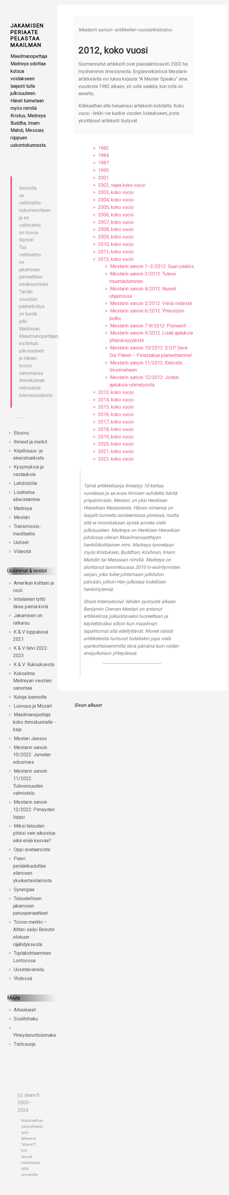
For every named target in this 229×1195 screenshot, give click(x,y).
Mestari (22, 517)
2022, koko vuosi (116, 459)
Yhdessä (23, 978)
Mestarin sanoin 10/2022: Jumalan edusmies (32, 755)
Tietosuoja (24, 1044)
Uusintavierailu (29, 969)
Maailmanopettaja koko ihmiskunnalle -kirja (34, 722)
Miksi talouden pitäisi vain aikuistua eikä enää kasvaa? (34, 833)
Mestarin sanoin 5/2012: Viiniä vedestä (151, 303)
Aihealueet (25, 1010)
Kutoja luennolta (30, 697)
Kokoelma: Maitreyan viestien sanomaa (32, 681)
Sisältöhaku (26, 1019)
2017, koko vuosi (116, 422)
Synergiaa (24, 889)
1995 (103, 170)
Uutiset (21, 542)
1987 (103, 163)
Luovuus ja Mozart (33, 706)
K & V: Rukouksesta (34, 664)
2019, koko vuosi (116, 437)
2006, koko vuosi (116, 215)
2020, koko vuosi (116, 444)
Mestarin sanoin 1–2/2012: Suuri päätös (152, 266)
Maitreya (23, 508)
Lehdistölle (25, 483)
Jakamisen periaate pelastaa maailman (27, 35)
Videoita (22, 551)
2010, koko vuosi (116, 244)
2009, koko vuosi (116, 237)
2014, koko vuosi (116, 400)
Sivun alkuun (88, 705)
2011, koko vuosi (116, 252)
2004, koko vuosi (116, 200)
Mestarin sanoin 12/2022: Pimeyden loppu (34, 809)
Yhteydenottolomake (34, 1035)
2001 (103, 178)
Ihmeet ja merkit (30, 442)
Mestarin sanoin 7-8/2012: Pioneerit (148, 326)
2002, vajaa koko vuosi (121, 185)
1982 (103, 148)
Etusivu (21, 433)
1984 (103, 155)
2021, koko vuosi (116, 451)
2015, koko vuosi (116, 407)
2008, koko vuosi (116, 229)
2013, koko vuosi (116, 392)
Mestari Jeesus (30, 738)
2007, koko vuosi (116, 222)
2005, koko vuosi (116, 207)
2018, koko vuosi (116, 429)
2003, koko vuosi (116, 192)
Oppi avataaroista (32, 849)
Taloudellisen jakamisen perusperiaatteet (30, 906)
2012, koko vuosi (116, 259)
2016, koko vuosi (116, 414)
